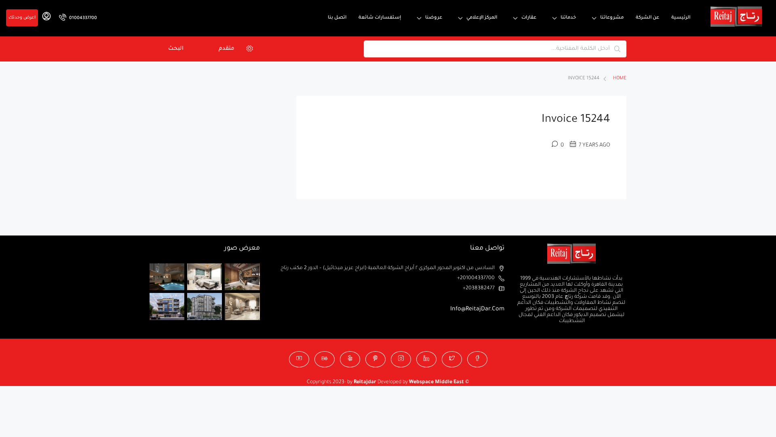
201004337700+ (476, 278)
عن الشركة (647, 18)
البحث (175, 49)
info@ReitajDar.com (477, 309)
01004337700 (82, 18)
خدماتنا (568, 18)
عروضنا (433, 18)
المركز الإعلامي (481, 18)
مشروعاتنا (612, 18)
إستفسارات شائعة (379, 18)
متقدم (226, 49)
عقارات (528, 18)
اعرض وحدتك (22, 17)
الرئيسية (680, 18)
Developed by (381, 382)
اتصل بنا (337, 18)
